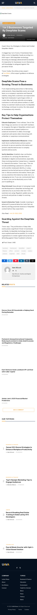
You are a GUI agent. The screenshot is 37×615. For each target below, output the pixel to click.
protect (17, 251)
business (5, 248)
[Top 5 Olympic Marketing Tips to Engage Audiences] (18, 465)
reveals (23, 251)
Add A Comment (18, 410)
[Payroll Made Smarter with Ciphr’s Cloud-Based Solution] (18, 533)
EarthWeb (7, 73)
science (5, 253)
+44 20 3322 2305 (15, 213)
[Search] (34, 3)
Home (3, 8)
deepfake (21, 248)
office (11, 251)
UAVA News (15, 606)
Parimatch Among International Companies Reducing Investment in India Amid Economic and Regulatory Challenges (18, 341)
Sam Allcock (11, 35)
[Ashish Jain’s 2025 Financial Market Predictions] (18, 387)
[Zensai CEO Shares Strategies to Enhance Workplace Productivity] (18, 433)
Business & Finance (9, 23)
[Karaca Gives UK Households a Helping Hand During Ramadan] (18, 298)
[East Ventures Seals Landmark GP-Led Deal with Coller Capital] (18, 358)
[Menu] (3, 3)
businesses (13, 248)
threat (23, 253)
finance (5, 251)
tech (18, 253)
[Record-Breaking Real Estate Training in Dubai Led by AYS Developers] (18, 498)
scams (30, 251)
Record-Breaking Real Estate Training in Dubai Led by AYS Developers (17, 515)
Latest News (9, 8)
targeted (12, 253)
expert (29, 248)
